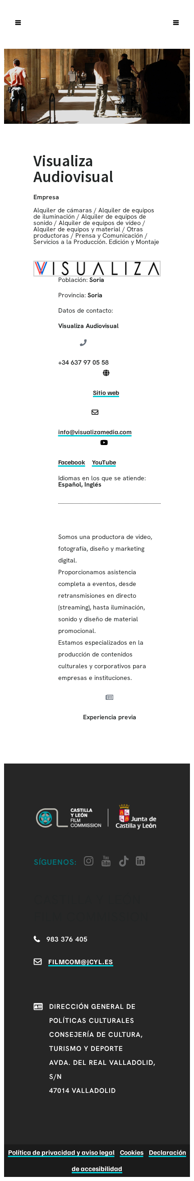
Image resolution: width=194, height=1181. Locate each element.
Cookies (131, 1152)
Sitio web (106, 392)
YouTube (104, 462)
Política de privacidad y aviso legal (61, 1152)
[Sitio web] (106, 373)
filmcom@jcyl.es (80, 961)
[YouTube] (104, 442)
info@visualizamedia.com (95, 432)
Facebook (71, 462)
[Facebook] (71, 442)
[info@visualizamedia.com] (95, 412)
